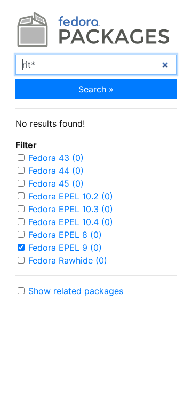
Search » (96, 89)
